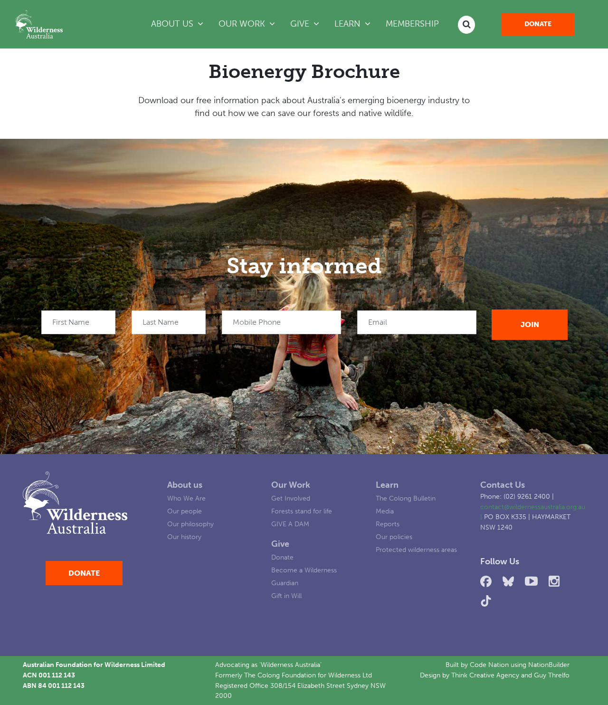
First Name (70, 322)
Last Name (160, 322)
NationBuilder (549, 664)
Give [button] (301, 24)
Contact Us (502, 485)
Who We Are (186, 498)
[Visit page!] (487, 581)
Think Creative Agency (485, 675)
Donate (537, 24)
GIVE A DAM (290, 524)
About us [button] (173, 24)
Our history (184, 536)
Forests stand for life (301, 511)
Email (377, 322)
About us (184, 485)
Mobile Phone (257, 322)
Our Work (290, 485)
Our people (184, 511)
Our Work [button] (242, 24)
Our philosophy (190, 524)
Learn (387, 485)
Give (280, 544)
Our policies (394, 536)
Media (385, 511)
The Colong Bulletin (406, 498)
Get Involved (290, 498)
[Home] (39, 24)
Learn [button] (356, 23)
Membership (412, 24)
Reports (387, 524)
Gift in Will (286, 595)
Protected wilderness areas (416, 549)
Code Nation (489, 664)
